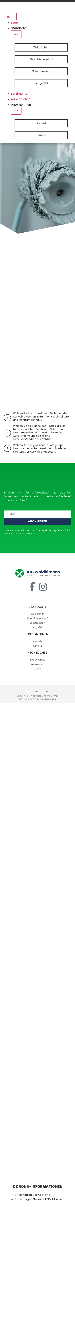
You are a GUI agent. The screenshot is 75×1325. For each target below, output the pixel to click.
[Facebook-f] (32, 586)
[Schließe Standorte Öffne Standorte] (16, 34)
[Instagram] (43, 586)
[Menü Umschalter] (10, 16)
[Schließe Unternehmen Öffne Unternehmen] (16, 111)
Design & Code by (37, 699)
